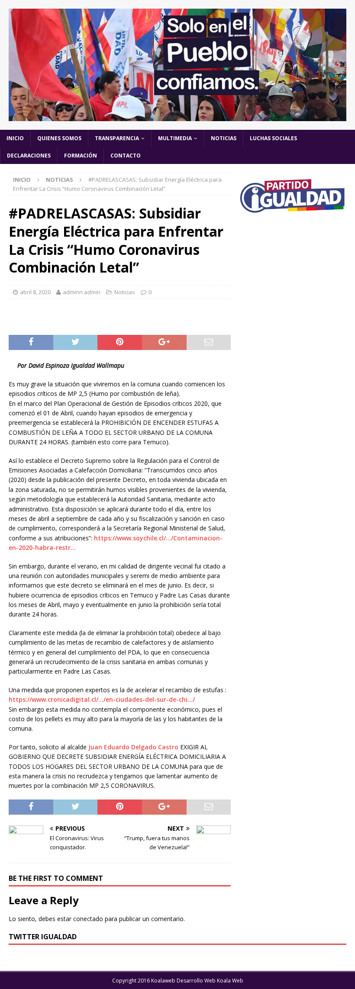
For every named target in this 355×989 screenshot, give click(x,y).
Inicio (15, 138)
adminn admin (81, 292)
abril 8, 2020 (35, 292)
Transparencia (117, 138)
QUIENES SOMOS (59, 138)
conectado (88, 919)
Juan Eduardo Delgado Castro (133, 747)
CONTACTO (125, 155)
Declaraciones (29, 155)
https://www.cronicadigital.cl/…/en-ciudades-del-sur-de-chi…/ (102, 699)
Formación (80, 155)
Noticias (223, 138)
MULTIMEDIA (175, 138)
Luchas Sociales (273, 138)
